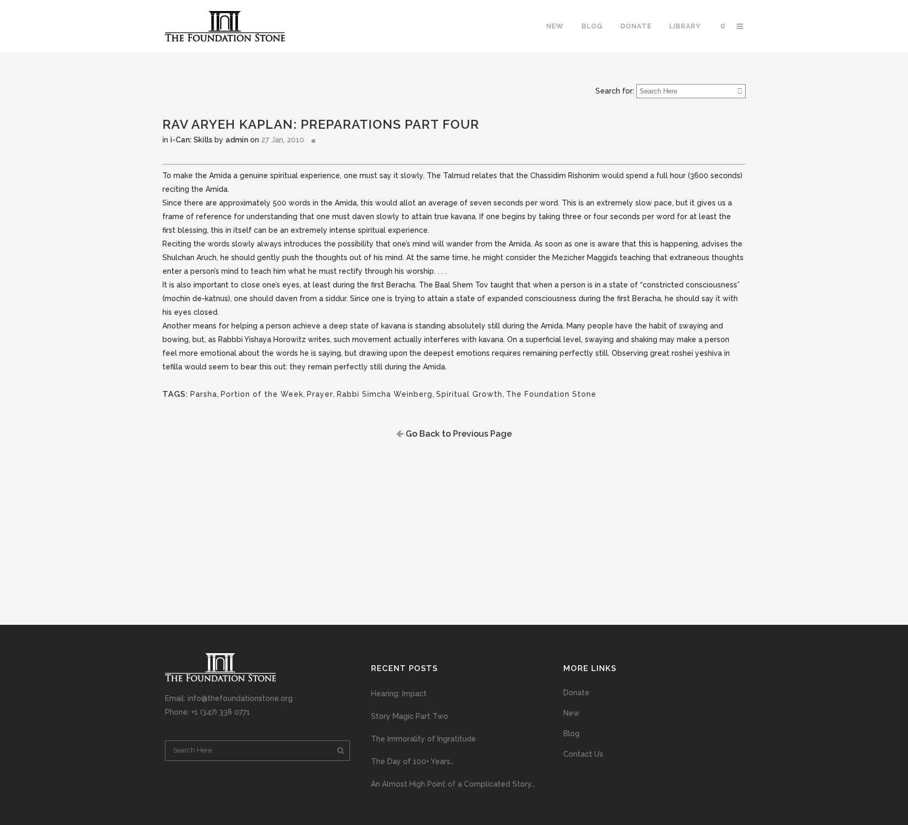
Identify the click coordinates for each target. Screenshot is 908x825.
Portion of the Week (262, 394)
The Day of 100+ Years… (412, 761)
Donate (576, 692)
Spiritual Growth (469, 394)
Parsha (203, 394)
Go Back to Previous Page (458, 434)
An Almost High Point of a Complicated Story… (453, 784)
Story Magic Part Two (409, 716)
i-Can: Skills (191, 140)
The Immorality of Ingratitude (423, 739)
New (571, 713)
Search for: (614, 91)
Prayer (320, 394)
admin (236, 140)
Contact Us (583, 754)
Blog (571, 733)
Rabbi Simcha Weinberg (384, 394)
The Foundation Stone (551, 394)
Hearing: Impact (399, 693)
